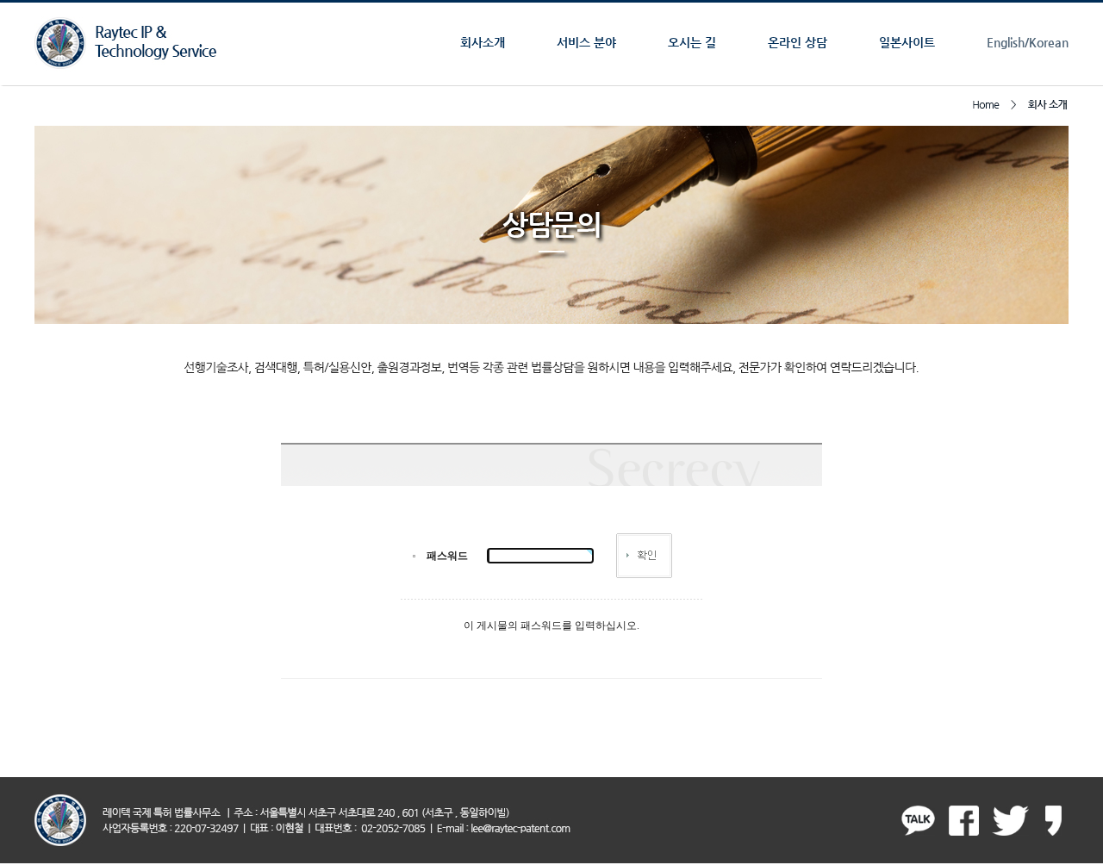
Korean (1049, 42)
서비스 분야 (586, 42)
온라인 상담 (797, 42)
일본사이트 (907, 42)
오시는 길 (692, 42)
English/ (1008, 42)
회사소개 (482, 42)
